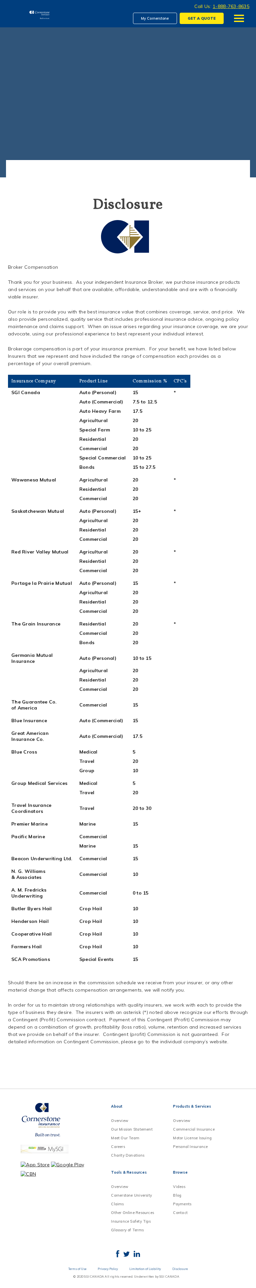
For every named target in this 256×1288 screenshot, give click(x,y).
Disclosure (180, 1269)
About (116, 1106)
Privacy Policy (108, 1269)
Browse (180, 1172)
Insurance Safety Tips (131, 1221)
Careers (118, 1146)
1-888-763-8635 (231, 6)
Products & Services (192, 1106)
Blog (177, 1195)
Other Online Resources (132, 1212)
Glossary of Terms (127, 1230)
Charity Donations (127, 1155)
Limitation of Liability (145, 1269)
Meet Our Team (125, 1138)
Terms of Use (77, 1269)
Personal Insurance (190, 1146)
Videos (179, 1186)
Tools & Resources (129, 1172)
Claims (117, 1204)
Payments (182, 1204)
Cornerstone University (131, 1195)
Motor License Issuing (192, 1138)
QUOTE (202, 18)
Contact (180, 1212)
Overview (119, 1120)
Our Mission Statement (132, 1129)
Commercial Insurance (193, 1129)
